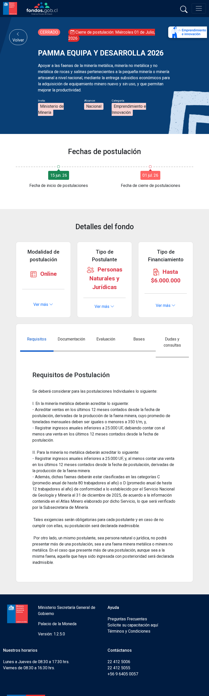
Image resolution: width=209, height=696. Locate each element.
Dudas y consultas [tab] (172, 342)
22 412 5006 (119, 661)
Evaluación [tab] (105, 339)
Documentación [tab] (71, 339)
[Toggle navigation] (199, 8)
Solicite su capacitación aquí (133, 625)
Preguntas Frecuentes (127, 619)
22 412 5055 (119, 667)
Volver (18, 40)
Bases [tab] (139, 339)
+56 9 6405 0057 (123, 674)
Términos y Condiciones (129, 631)
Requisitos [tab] (36, 339)
